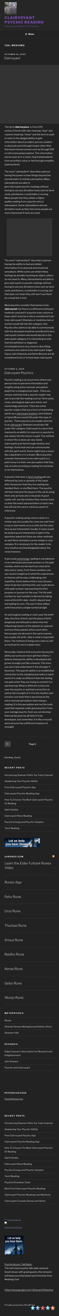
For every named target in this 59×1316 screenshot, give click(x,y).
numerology (22, 558)
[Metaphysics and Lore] (6, 1223)
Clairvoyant (12, 58)
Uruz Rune (13, 911)
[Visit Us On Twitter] (32, 1309)
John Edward (11, 1061)
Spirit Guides (11, 809)
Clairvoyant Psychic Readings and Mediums (28, 1194)
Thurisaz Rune (15, 925)
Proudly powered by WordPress (20, 1305)
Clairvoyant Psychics (18, 373)
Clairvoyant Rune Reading (18, 816)
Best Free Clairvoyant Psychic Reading (25, 1188)
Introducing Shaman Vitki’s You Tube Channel (29, 775)
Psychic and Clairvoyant (17, 1067)
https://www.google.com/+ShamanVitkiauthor (29, 1290)
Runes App (13, 882)
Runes (8, 1020)
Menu (31, 34)
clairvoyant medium (27, 413)
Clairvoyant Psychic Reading (24, 20)
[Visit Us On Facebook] (37, 1309)
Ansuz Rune (14, 940)
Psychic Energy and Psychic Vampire (24, 822)
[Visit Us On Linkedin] (47, 1309)
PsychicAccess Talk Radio (18, 1264)
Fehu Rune (13, 897)
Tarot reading (35, 477)
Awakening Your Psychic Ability (21, 781)
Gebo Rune (13, 983)
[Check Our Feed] (52, 1309)
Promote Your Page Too (13, 1227)
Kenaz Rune (14, 969)
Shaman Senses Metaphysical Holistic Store (28, 1026)
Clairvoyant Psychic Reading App (22, 793)
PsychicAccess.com (14, 1099)
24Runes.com (14, 856)
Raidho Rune (14, 954)
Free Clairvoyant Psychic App (20, 787)
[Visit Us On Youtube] (42, 1309)
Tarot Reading (12, 828)
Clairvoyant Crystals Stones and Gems (25, 1201)
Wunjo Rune (14, 998)
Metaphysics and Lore (13, 1220)
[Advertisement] (29, 94)
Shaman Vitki (12, 1032)
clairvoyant (16, 424)
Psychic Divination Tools (17, 1182)
